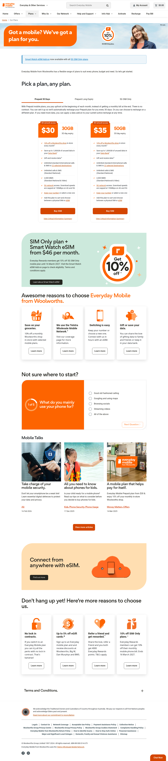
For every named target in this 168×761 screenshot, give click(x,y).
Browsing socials (102, 403)
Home (5, 13)
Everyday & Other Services (32, 5)
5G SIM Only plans (79, 59)
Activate (122, 13)
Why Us (45, 13)
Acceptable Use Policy (81, 725)
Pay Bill (149, 13)
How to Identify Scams (83, 731)
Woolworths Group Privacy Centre (37, 728)
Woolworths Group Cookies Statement (101, 728)
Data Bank (52, 153)
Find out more (39, 577)
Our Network (63, 13)
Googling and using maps (106, 398)
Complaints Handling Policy (131, 728)
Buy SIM (58, 211)
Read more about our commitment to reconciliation (53, 715)
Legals (35, 725)
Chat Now (158, 757)
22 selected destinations (62, 166)
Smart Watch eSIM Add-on (37, 59)
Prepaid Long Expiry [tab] (84, 99)
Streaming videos (102, 409)
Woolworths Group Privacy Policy (68, 728)
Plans (30, 13)
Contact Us (45, 725)
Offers (17, 13)
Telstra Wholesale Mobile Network (70, 747)
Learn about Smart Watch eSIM (46, 282)
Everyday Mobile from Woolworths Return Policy (50, 731)
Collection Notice (126, 725)
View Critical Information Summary (58, 219)
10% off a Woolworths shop (55, 143)
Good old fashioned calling (106, 393)
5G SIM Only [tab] (125, 99)
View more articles (84, 527)
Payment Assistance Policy (105, 725)
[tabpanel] (84, 164)
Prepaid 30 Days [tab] (42, 99)
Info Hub (106, 13)
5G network (49, 185)
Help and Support (85, 13)
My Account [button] (141, 5)
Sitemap (123, 734)
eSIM (68, 200)
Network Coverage (61, 725)
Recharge (136, 13)
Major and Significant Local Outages (57, 734)
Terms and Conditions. (41, 691)
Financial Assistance (127, 731)
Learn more (36, 351)
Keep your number (51, 193)
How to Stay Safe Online (106, 731)
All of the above (101, 414)
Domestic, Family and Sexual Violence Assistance (96, 734)
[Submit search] (108, 5)
